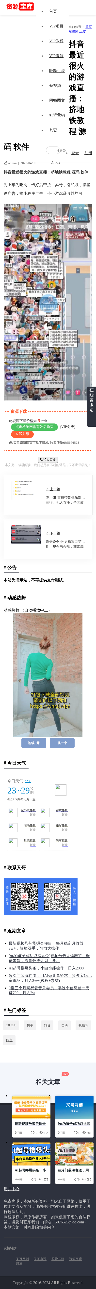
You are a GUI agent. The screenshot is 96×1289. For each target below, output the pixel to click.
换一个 (62, 743)
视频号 (83, 1025)
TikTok (11, 1025)
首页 (53, 11)
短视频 (55, 85)
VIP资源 (56, 56)
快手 (30, 1025)
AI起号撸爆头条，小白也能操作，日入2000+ (47, 968)
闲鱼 (9, 1040)
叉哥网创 (22, 1259)
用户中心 (11, 1189)
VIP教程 (56, 41)
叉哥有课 (40, 1259)
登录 (75, 153)
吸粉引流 (57, 71)
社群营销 (57, 115)
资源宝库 (75, 1259)
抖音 (47, 1025)
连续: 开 (34, 743)
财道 (19, 1263)
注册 (88, 153)
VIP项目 (56, 26)
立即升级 (22, 434)
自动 (64, 1025)
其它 (53, 130)
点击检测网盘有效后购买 (34, 427)
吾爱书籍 (57, 1259)
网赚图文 (57, 100)
